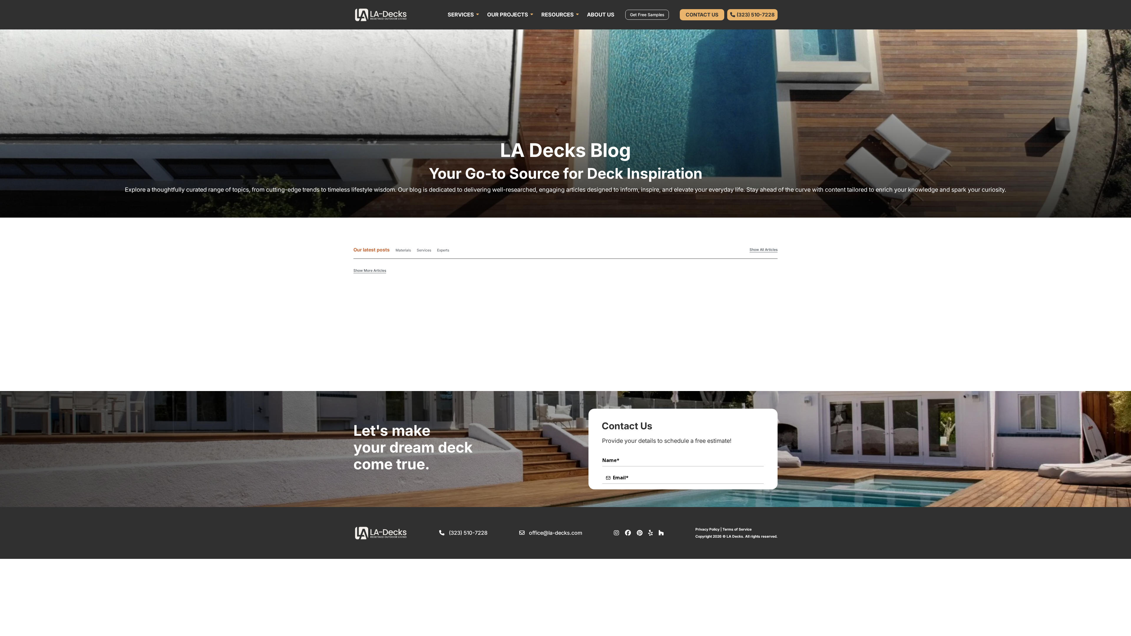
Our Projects (507, 14)
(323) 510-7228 (468, 533)
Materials (403, 250)
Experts (443, 250)
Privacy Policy (707, 529)
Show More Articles (369, 270)
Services (461, 14)
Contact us (702, 15)
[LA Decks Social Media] (616, 533)
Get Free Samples (647, 14)
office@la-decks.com (555, 533)
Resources (557, 14)
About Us (600, 14)
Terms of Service (737, 529)
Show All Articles (764, 249)
